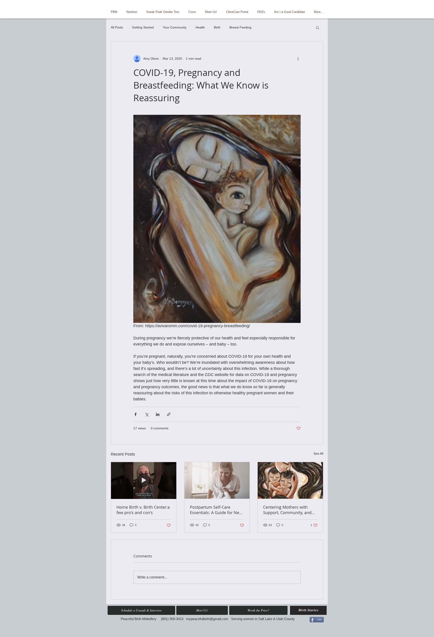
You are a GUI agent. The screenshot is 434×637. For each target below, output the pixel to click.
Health (200, 27)
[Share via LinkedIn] (158, 414)
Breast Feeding (240, 27)
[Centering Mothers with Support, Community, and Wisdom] (290, 480)
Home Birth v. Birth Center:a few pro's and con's (143, 509)
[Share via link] (169, 414)
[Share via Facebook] (135, 414)
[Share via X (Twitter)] (146, 414)
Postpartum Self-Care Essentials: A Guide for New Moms (216, 509)
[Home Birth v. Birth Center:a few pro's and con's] (143, 480)
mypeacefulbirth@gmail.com (207, 619)
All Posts (117, 27)
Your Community (174, 27)
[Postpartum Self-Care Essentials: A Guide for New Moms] (217, 480)
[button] (317, 27)
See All (318, 453)
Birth (217, 27)
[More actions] (298, 58)
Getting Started (143, 27)
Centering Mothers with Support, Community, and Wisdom (287, 509)
